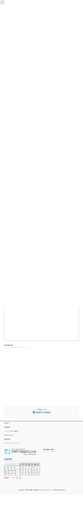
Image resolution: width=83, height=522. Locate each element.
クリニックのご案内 (11, 431)
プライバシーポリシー (11, 443)
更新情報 (7, 439)
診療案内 (7, 427)
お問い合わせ (8, 435)
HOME (6, 423)
